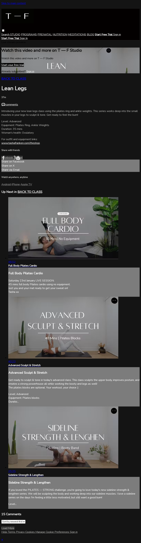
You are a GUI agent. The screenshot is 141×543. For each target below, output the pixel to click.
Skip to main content (13, 3)
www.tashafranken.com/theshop (20, 143)
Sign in (117, 34)
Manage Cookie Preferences (52, 532)
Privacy (20, 532)
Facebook (7, 158)
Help (4, 532)
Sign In (24, 38)
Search (5, 34)
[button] (3, 30)
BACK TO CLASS (13, 78)
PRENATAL (44, 34)
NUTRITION (60, 34)
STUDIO (15, 34)
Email (19, 158)
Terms (12, 532)
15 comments (9, 104)
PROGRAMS (29, 34)
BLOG (90, 34)
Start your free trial (12, 65)
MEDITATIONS (77, 34)
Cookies (30, 532)
